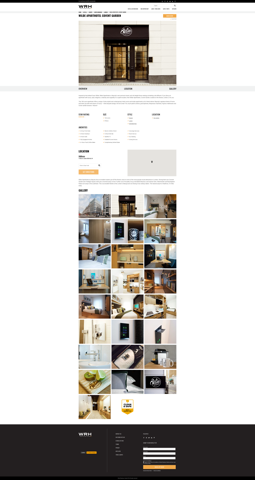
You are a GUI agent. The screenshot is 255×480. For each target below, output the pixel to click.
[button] (152, 162)
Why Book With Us (120, 437)
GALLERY (172, 88)
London (106, 12)
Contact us (118, 434)
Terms (117, 444)
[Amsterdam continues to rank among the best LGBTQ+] (95, 440)
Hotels (85, 12)
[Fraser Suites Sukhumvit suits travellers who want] (82, 440)
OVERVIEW (83, 88)
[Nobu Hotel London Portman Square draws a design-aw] (95, 444)
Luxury (131, 121)
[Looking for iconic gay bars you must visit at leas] (88, 444)
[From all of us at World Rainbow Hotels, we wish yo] (88, 448)
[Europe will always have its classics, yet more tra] (95, 448)
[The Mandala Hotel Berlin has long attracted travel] (88, 440)
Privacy (118, 448)
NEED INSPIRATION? (145, 9)
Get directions (88, 172)
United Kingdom (98, 12)
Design (131, 118)
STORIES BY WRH (120, 441)
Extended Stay (133, 123)
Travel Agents (119, 455)
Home (80, 12)
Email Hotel (173, 19)
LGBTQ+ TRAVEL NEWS (155, 9)
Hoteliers (118, 451)
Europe (90, 12)
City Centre (156, 118)
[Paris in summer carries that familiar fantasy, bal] (82, 448)
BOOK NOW (169, 16)
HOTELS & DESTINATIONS (133, 9)
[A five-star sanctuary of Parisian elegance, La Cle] (82, 444)
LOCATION (128, 88)
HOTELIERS (174, 9)
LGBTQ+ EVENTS (166, 9)
